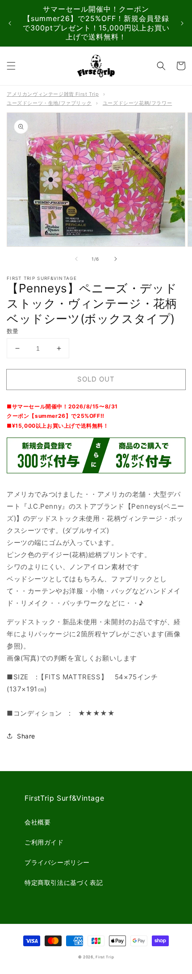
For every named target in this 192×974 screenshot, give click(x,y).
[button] (11, 66)
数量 (13, 331)
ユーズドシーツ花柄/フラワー (137, 103)
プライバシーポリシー (57, 862)
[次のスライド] (182, 23)
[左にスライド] (76, 259)
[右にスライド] (115, 259)
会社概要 (37, 822)
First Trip (105, 957)
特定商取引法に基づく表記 (64, 882)
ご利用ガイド (44, 842)
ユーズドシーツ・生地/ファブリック (49, 103)
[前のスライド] (10, 23)
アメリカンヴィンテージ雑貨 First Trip (53, 94)
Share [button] (26, 736)
